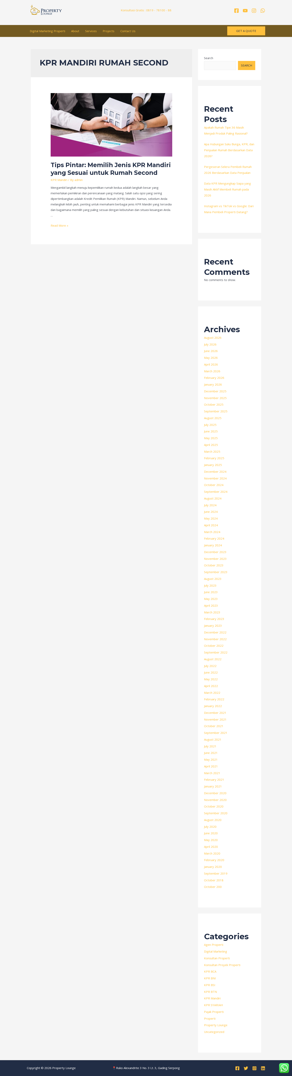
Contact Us (127, 31)
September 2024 (215, 492)
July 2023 (210, 585)
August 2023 (212, 579)
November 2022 (215, 639)
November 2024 (215, 478)
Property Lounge (215, 1025)
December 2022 (215, 632)
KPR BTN (210, 992)
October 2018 (213, 880)
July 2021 (210, 746)
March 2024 (212, 532)
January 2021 (213, 786)
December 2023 (215, 552)
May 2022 (211, 679)
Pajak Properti (214, 1012)
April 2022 (211, 686)
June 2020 (211, 833)
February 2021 (214, 779)
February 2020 (214, 860)
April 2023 (211, 605)
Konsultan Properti (217, 958)
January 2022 (213, 706)
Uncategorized (214, 1032)
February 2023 (214, 619)
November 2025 (215, 398)
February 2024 (214, 538)
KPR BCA (210, 971)
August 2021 (212, 739)
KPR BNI (210, 978)
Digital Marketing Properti (47, 31)
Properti (210, 1018)
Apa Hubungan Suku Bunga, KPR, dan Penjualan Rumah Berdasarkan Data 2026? (229, 150)
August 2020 (212, 820)
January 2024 (213, 545)
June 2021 (211, 753)
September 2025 (215, 411)
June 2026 (211, 351)
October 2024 (213, 485)
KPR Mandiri (59, 180)
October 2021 (213, 726)
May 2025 (211, 438)
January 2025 (213, 465)
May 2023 (211, 599)
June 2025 (211, 431)
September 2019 (215, 873)
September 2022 (215, 652)
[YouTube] (245, 10)
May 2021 (211, 759)
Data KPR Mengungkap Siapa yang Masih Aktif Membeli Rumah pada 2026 (227, 189)
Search (208, 58)
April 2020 (211, 847)
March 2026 (212, 371)
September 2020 (215, 813)
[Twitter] (246, 1068)
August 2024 (212, 498)
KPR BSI (209, 985)
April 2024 (211, 525)
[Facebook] (236, 10)
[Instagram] (253, 10)
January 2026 (213, 384)
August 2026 (212, 338)
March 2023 (212, 612)
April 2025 (211, 445)
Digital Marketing (215, 951)
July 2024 (210, 505)
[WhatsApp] (262, 10)
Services (91, 31)
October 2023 (213, 565)
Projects (108, 31)
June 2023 (211, 592)
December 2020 (215, 793)
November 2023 (215, 559)
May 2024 (211, 518)
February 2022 (214, 699)
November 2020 (215, 800)
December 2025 (215, 391)
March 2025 (212, 451)
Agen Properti (213, 945)
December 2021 (215, 713)
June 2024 (211, 512)
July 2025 (210, 425)
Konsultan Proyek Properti (222, 965)
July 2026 (210, 344)
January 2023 (213, 626)
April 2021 (211, 766)
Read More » (59, 225)
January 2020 (213, 867)
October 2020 (213, 806)
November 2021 (215, 719)
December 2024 (215, 472)
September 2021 (215, 733)
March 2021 (212, 773)
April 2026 (211, 364)
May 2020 (211, 840)
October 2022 (213, 646)
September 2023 (215, 572)
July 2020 (210, 827)
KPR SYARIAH (213, 1005)
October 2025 (213, 404)
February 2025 (214, 458)
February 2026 (214, 378)
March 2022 (212, 693)
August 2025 (212, 418)
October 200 (213, 887)
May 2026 (211, 358)
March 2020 (212, 853)
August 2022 (212, 659)
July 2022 (210, 666)
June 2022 (211, 672)
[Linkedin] (263, 1068)
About (75, 31)
